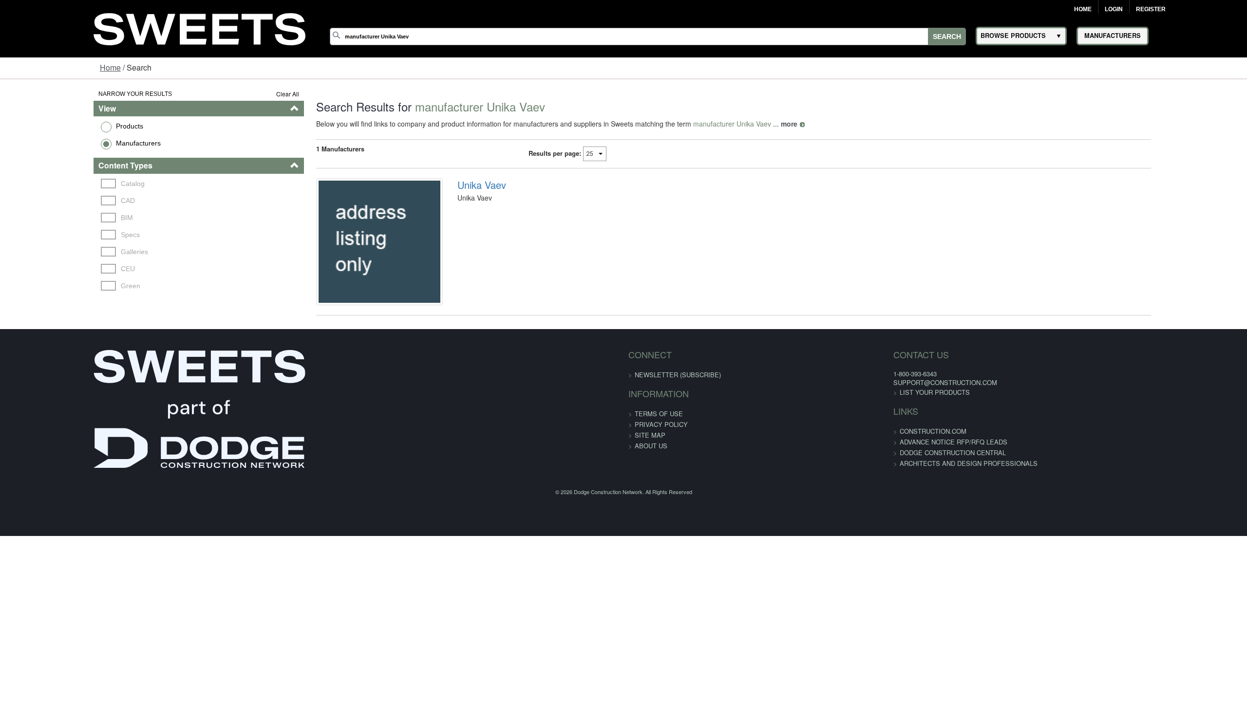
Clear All (238, 94)
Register (1151, 9)
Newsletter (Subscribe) (678, 396)
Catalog (54, 183)
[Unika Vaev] (341, 252)
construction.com (792, 453)
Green (51, 286)
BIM (48, 217)
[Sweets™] (199, 27)
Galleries (55, 252)
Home (1083, 9)
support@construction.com (805, 403)
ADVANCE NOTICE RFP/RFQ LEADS (813, 463)
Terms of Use (659, 435)
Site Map (650, 456)
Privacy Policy (661, 445)
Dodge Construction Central (812, 474)
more (740, 124)
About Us (651, 467)
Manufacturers (57, 143)
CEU (49, 269)
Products (48, 126)
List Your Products (794, 414)
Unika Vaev (454, 185)
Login (1114, 9)
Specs (51, 235)
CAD (49, 200)
